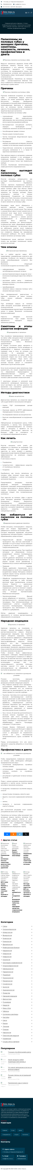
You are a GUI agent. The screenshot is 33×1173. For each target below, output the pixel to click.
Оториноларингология (10, 966)
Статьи (25, 23)
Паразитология (8, 972)
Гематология (7, 938)
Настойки (6, 1017)
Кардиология (7, 950)
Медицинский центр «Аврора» (13, 23)
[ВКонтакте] (7, 834)
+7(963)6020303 (7, 4)
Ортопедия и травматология (12, 962)
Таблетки (6, 1011)
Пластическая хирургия (11, 1035)
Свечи (5, 1020)
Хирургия (6, 1005)
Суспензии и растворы (10, 1014)
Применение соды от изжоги (18, 1083)
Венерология (7, 935)
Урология (6, 987)
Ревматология (7, 981)
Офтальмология (8, 969)
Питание (6, 1029)
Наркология (7, 1032)
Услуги (16, 1134)
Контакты (25, 1134)
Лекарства (6, 993)
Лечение (6, 1026)
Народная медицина (10, 996)
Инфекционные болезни (9, 25)
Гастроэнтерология (9, 929)
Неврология (7, 953)
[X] (26, 834)
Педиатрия (6, 975)
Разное (5, 1023)
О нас (13, 1130)
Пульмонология (8, 978)
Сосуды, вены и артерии (11, 1041)
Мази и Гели (7, 1008)
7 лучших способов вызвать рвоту (19, 1052)
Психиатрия (7, 1002)
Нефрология (7, 956)
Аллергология (7, 932)
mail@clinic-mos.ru (20, 4)
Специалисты (6, 1134)
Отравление (7, 1038)
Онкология (6, 959)
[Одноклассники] (13, 834)
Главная (5, 1130)
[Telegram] (19, 834)
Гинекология (7, 941)
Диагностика (7, 999)
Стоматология (7, 984)
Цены (20, 1130)
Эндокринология (8, 990)
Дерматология (8, 944)
